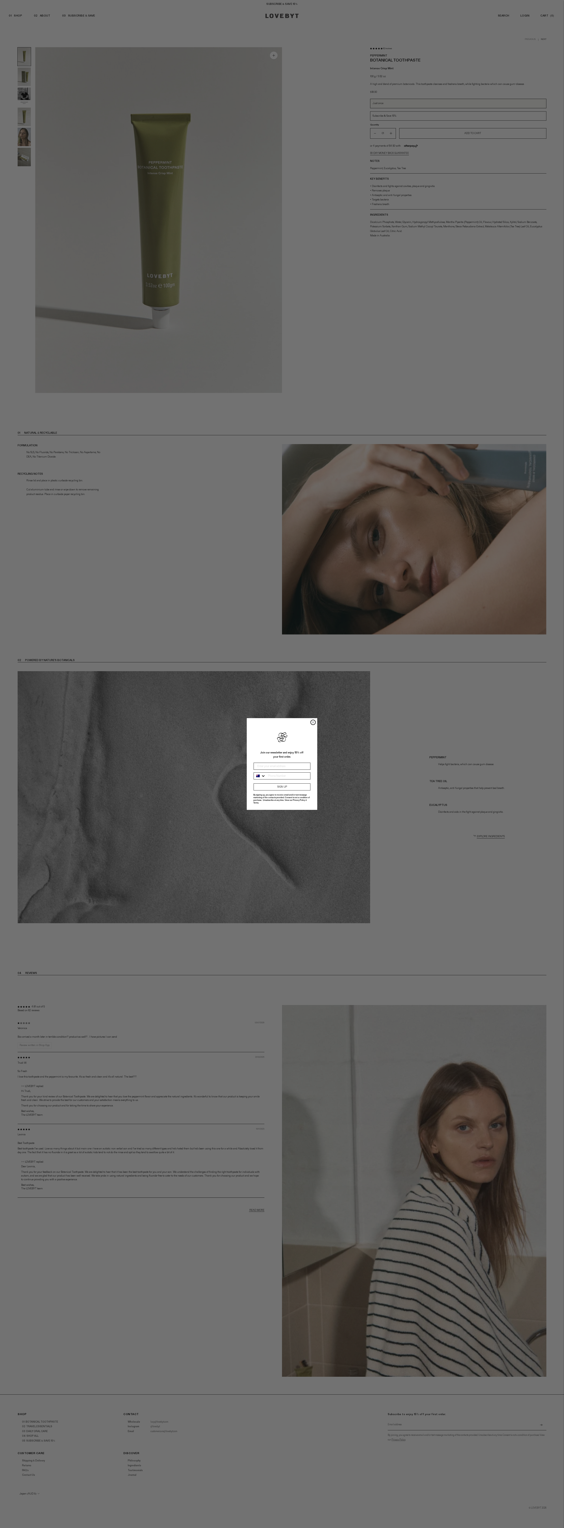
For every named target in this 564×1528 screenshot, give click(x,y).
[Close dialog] (313, 722)
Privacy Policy (299, 800)
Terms (255, 803)
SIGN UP (282, 787)
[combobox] (260, 776)
